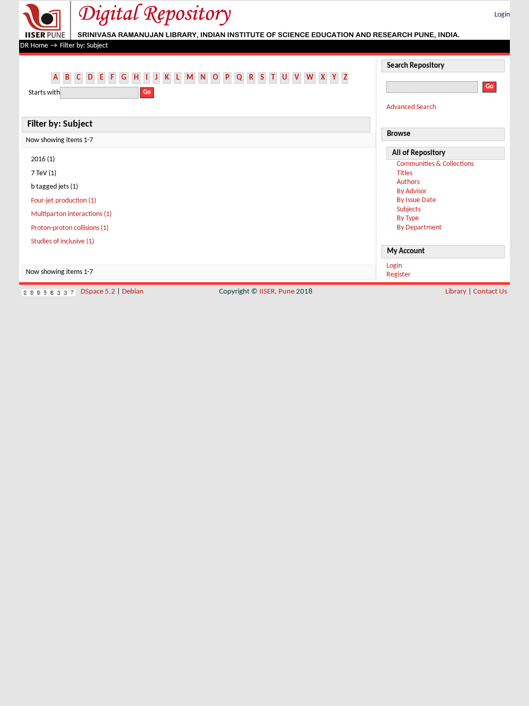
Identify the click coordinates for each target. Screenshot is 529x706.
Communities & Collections (435, 164)
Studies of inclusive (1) (62, 241)
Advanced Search (411, 107)
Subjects (409, 209)
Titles (404, 173)
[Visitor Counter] (48, 291)
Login (502, 14)
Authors (408, 182)
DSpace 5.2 (99, 292)
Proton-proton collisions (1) (69, 228)
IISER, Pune (276, 292)
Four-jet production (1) (63, 200)
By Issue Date (416, 200)
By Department (419, 227)
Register (398, 274)
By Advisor (412, 191)
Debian (133, 292)
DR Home (34, 45)
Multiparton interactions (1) (71, 214)
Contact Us (490, 292)
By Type (408, 218)
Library (455, 292)
